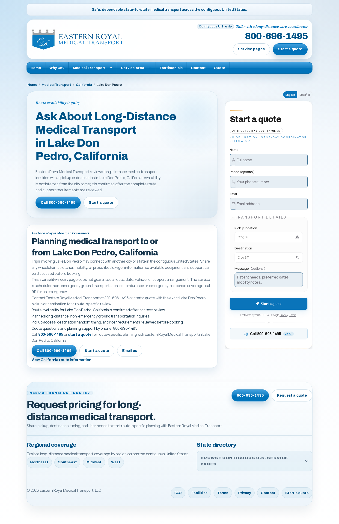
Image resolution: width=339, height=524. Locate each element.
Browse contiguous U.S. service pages (244, 461)
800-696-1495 (276, 36)
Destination (243, 248)
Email (233, 194)
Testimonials (171, 68)
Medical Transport (56, 84)
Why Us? (57, 68)
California (84, 84)
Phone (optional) (242, 172)
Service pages (251, 49)
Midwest (93, 462)
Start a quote (290, 49)
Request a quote (292, 395)
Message (250, 268)
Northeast (39, 462)
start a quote (80, 334)
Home (36, 68)
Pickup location (246, 228)
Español (305, 94)
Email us (129, 351)
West (115, 462)
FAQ (178, 493)
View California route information (62, 359)
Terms (292, 315)
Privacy (284, 315)
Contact (198, 68)
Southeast (67, 462)
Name (234, 149)
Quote (219, 68)
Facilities (199, 493)
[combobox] (269, 237)
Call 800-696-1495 (58, 202)
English (290, 94)
